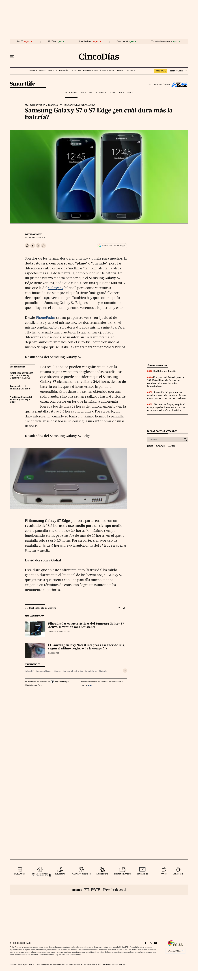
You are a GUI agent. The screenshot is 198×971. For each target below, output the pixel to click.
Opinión (119, 71)
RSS (99, 964)
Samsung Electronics (73, 671)
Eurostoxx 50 (122, 41)
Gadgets (102, 93)
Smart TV (93, 93)
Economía (63, 71)
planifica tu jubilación (81, 874)
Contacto (13, 964)
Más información (32, 685)
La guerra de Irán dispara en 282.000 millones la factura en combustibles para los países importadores (166, 381)
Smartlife (22, 84)
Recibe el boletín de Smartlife (42, 608)
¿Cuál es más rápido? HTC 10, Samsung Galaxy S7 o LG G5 (21, 375)
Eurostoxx (160, 446)
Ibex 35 (20, 41)
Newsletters (106, 964)
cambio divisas (102, 874)
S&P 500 (52, 41)
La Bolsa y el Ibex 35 (165, 371)
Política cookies (34, 964)
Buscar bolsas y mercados (162, 431)
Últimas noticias (107, 71)
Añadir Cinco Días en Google (113, 246)
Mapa (94, 964)
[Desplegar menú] (12, 56)
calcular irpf (19, 874)
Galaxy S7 (55, 288)
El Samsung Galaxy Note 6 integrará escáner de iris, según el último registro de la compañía (86, 647)
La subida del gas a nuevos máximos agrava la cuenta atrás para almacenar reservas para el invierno (167, 395)
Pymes (130, 93)
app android (178, 874)
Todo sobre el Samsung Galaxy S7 (21, 387)
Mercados (52, 71)
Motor (122, 93)
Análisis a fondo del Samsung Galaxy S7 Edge (21, 399)
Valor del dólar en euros (161, 41)
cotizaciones (142, 874)
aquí (90, 685)
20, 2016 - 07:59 (35, 238)
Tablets (83, 93)
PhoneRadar (46, 317)
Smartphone (91, 671)
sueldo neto (60, 874)
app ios (164, 874)
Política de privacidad (71, 964)
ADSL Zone (179, 84)
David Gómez (33, 234)
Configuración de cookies (51, 964)
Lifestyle (113, 93)
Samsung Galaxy (43, 671)
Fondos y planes (90, 71)
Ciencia (57, 671)
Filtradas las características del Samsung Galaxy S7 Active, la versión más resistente (86, 625)
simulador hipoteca (40, 874)
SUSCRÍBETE (161, 71)
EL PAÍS (130, 70)
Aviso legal (22, 964)
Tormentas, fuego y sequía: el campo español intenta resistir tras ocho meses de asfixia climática (166, 407)
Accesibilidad (86, 964)
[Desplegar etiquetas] (125, 670)
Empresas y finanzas (37, 71)
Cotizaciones (75, 71)
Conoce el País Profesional (99, 890)
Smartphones (71, 93)
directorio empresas (122, 874)
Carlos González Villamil (59, 632)
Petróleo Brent (85, 41)
